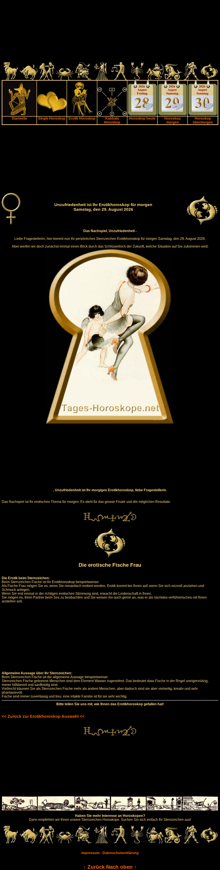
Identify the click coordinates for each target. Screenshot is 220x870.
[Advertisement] (110, 32)
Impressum (90, 853)
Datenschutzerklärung (120, 853)
